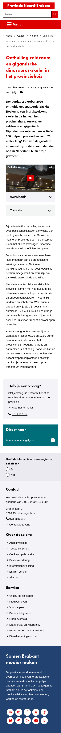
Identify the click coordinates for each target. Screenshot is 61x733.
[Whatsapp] (27, 720)
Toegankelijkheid (19, 548)
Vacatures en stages (21, 595)
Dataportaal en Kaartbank (24, 624)
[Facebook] (27, 712)
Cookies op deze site (21, 554)
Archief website (18, 542)
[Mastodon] (18, 720)
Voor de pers (16, 607)
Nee (13, 474)
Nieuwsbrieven (18, 601)
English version (18, 571)
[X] (35, 712)
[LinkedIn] (10, 712)
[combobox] (27, 14)
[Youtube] (35, 720)
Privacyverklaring (19, 560)
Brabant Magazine (20, 613)
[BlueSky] (10, 720)
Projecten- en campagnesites (26, 630)
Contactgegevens (19, 524)
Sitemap (14, 577)
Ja (12, 469)
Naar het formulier (22, 407)
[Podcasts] (44, 720)
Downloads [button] (17, 197)
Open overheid (18, 618)
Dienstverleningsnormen (23, 636)
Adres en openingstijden (20, 440)
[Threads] (44, 712)
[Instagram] (18, 712)
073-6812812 (19, 413)
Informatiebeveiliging (21, 565)
